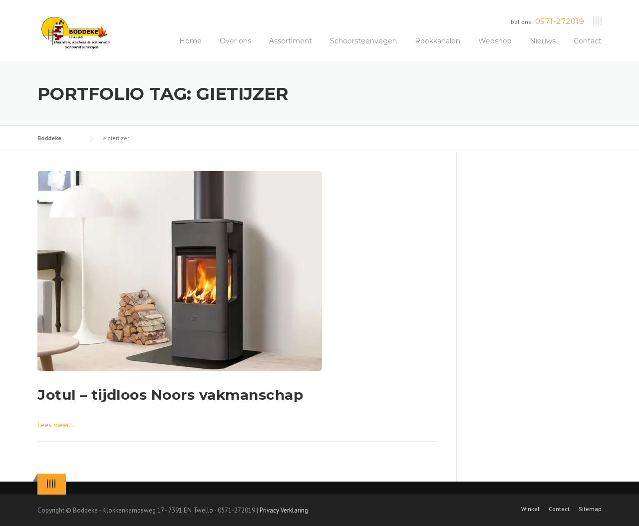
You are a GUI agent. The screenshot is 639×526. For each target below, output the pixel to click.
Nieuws (543, 40)
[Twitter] (593, 21)
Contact (588, 40)
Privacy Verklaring (284, 510)
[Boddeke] (76, 32)
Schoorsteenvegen (363, 40)
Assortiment (290, 40)
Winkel (530, 509)
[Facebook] (596, 21)
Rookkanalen (437, 40)
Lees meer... (55, 424)
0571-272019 (560, 21)
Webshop (495, 40)
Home (190, 40)
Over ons (235, 40)
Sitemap (590, 509)
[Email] (601, 21)
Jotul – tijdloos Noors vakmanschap (170, 394)
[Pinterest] (598, 21)
